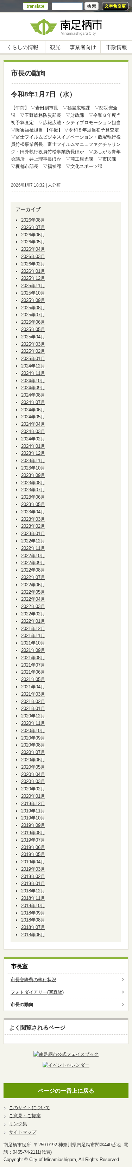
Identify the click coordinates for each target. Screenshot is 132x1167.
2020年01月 (33, 796)
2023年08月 (33, 482)
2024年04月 (33, 424)
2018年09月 (33, 913)
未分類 (54, 185)
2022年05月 (33, 592)
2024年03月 (33, 431)
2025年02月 (33, 351)
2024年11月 (33, 373)
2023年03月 (33, 519)
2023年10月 (33, 468)
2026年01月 (33, 271)
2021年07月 (33, 665)
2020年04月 (33, 774)
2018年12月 (33, 890)
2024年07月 (33, 402)
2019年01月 (33, 883)
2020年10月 (33, 730)
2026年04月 (33, 249)
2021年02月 (33, 701)
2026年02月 (33, 264)
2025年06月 (33, 322)
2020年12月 (33, 716)
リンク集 (18, 1123)
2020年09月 (33, 738)
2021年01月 (33, 708)
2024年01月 (33, 446)
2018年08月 (33, 920)
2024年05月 (33, 416)
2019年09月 (33, 825)
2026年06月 (33, 234)
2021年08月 (33, 657)
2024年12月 (33, 366)
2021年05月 (33, 679)
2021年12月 (33, 628)
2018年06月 (33, 934)
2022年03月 (33, 606)
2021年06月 (33, 672)
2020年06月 (33, 759)
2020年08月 (33, 745)
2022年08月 (33, 570)
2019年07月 (33, 840)
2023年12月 (33, 453)
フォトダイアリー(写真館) (37, 992)
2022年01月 (33, 621)
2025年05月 (33, 329)
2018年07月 (33, 927)
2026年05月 (33, 241)
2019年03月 (33, 869)
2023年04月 (33, 511)
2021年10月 (33, 643)
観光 (55, 47)
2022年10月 (33, 555)
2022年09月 (33, 562)
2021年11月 (33, 635)
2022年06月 (33, 584)
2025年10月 (33, 293)
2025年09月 (33, 300)
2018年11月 (33, 898)
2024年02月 (33, 438)
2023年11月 (33, 460)
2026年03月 (33, 256)
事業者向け (83, 47)
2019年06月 (33, 847)
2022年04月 (33, 599)
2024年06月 (33, 409)
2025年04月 (33, 336)
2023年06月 (33, 497)
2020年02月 (33, 788)
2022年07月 (33, 577)
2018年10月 (33, 905)
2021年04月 (33, 686)
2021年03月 (33, 694)
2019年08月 (33, 832)
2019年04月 (33, 861)
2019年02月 (33, 876)
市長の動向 (22, 1004)
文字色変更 (115, 6)
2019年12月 (33, 803)
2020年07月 (33, 752)
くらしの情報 (22, 47)
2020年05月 (33, 767)
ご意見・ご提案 (25, 1115)
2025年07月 (33, 314)
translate (35, 6)
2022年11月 (33, 548)
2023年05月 (33, 504)
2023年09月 (33, 475)
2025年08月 (33, 307)
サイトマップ (22, 1132)
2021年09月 (33, 650)
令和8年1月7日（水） (43, 94)
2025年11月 (33, 285)
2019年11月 (33, 811)
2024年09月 (33, 387)
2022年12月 (33, 541)
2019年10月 (33, 818)
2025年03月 (33, 344)
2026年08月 (33, 220)
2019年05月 (33, 854)
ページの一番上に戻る (66, 1091)
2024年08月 (33, 395)
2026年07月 (33, 227)
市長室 (19, 966)
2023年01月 (33, 533)
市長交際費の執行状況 (33, 979)
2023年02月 (33, 526)
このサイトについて (29, 1107)
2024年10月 (33, 380)
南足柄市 (66, 26)
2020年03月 (33, 781)
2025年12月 (33, 278)
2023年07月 (33, 489)
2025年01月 (33, 358)
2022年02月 (33, 613)
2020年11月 (33, 723)
